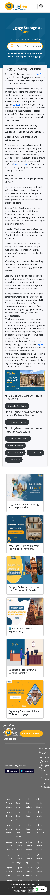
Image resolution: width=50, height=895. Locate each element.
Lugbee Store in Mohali (40, 871)
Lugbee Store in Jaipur (20, 803)
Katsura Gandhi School (18, 438)
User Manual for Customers (41, 759)
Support (41, 787)
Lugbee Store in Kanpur (40, 858)
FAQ (41, 748)
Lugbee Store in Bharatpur (10, 816)
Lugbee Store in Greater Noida (20, 831)
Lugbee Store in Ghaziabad (30, 816)
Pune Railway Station (17, 422)
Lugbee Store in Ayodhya (30, 845)
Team (39, 757)
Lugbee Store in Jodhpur (30, 803)
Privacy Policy (44, 759)
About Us (39, 750)
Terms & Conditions (44, 783)
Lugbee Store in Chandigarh (20, 871)
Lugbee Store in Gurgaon (40, 816)
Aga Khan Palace (15, 452)
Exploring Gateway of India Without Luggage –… (24, 712)
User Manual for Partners (41, 776)
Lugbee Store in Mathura (40, 845)
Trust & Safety (44, 770)
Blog (39, 767)
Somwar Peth (14, 459)
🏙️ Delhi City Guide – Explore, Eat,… (20, 630)
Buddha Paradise (15, 445)
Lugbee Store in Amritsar (30, 871)
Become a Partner (31, 732)
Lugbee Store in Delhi (20, 816)
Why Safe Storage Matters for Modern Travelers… (23, 547)
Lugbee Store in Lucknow (10, 845)
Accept (32, 890)
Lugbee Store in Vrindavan (10, 858)
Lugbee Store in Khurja (20, 858)
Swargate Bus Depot (17, 406)
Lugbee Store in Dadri (30, 829)
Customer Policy (44, 750)
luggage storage (20, 164)
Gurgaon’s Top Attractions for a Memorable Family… (23, 589)
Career (39, 762)
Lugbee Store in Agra (30, 858)
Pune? (38, 74)
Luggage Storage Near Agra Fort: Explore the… (24, 506)
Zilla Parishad (35, 452)
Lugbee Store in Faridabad (40, 829)
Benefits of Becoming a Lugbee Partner (22, 671)
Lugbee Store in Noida (10, 829)
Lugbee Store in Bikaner (10, 803)
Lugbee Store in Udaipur (40, 803)
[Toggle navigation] (41, 6)
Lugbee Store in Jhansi (10, 871)
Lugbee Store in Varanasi (20, 845)
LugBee (16, 104)
